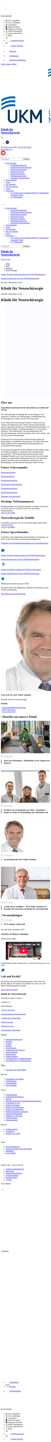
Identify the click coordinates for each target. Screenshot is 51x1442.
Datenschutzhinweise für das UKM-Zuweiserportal (20, 574)
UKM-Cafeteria (12, 1118)
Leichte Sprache (16, 46)
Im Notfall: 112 (6, 149)
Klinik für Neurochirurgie (10, 131)
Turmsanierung (11, 1095)
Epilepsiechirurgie (7, 476)
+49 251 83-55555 (24, 147)
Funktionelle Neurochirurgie (11, 484)
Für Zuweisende (12, 187)
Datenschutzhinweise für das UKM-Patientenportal (20, 278)
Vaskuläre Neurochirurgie (10, 496)
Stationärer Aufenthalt (14, 1116)
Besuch (8, 1099)
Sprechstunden (11, 180)
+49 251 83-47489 (8, 513)
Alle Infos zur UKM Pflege (16, 1070)
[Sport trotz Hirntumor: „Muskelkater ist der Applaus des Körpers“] (25, 753)
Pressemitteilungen (13, 1147)
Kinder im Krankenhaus (15, 1107)
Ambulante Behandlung (15, 1097)
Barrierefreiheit (11, 1178)
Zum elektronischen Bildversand (13, 594)
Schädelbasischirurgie (9, 488)
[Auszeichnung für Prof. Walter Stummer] (25, 851)
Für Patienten (11, 184)
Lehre (8, 189)
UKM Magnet (11, 1081)
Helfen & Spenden (13, 1105)
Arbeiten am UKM (13, 1134)
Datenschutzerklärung (14, 1173)
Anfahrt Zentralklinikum (15, 1169)
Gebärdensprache (17, 41)
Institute (9, 1046)
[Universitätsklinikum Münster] (25, 95)
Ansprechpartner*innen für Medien (19, 1149)
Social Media (11, 1153)
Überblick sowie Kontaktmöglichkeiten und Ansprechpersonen (24, 543)
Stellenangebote (12, 1129)
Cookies (9, 1180)
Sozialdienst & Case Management (18, 1061)
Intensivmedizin (12, 1052)
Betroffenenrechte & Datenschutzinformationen (23, 1101)
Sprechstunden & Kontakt (10, 1030)
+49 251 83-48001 (8, 527)
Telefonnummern (12, 1175)
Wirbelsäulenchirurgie (9, 492)
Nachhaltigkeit (11, 1083)
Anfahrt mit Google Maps (11, 1018)
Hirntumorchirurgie (8, 472)
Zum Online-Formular (9, 990)
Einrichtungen (11, 1048)
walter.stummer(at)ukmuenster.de (13, 708)
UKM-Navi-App (7, 1026)
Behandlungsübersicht (14, 1039)
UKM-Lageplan (7, 1022)
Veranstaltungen (12, 1120)
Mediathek (10, 1151)
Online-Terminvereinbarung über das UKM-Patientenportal (23, 274)
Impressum (10, 1171)
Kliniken (9, 1042)
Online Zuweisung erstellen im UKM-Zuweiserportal (21, 570)
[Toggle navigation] (2, 157)
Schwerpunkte (11, 163)
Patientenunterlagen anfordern (17, 1112)
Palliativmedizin (12, 1056)
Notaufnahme (11, 1054)
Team (8, 182)
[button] (8, 204)
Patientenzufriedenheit (14, 1114)
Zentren (9, 1044)
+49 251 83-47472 (8, 1010)
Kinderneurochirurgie (9, 480)
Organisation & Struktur (15, 1079)
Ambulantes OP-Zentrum (15, 1050)
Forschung (10, 191)
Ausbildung (10, 1131)
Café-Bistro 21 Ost (13, 1103)
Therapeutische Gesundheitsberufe (19, 1059)
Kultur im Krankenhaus (14, 1110)
